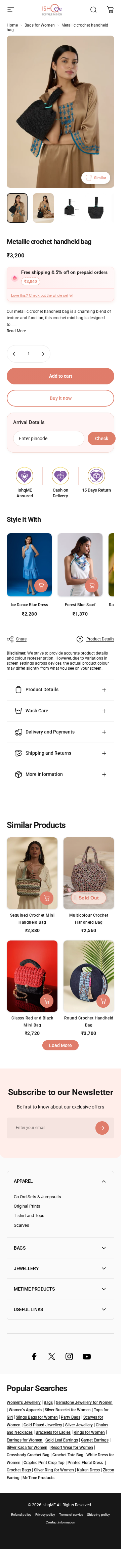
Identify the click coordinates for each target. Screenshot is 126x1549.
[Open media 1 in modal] (60, 112)
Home (12, 25)
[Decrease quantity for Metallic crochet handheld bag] (14, 353)
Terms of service (71, 1514)
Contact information (60, 1522)
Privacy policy (45, 1514)
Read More (16, 331)
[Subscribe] (102, 1128)
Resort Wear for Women (71, 1447)
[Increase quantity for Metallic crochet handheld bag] (43, 353)
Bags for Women (40, 25)
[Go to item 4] (95, 208)
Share (21, 639)
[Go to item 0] (17, 208)
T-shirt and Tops (29, 1215)
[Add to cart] (91, 585)
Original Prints (27, 1206)
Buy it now (61, 398)
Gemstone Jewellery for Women (84, 1402)
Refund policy (21, 1514)
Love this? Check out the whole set (39, 295)
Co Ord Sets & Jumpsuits (37, 1196)
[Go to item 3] (69, 208)
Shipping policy (98, 1514)
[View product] (41, 585)
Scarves (21, 1225)
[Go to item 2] (43, 208)
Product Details (100, 639)
